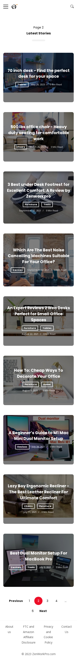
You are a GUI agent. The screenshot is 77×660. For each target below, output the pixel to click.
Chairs (20, 147)
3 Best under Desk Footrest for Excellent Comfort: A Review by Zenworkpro (38, 190)
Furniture (31, 204)
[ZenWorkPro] (14, 6)
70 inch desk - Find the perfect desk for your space (39, 73)
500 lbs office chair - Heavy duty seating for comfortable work (38, 133)
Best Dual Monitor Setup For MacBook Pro (38, 556)
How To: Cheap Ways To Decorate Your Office (38, 373)
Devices (18, 270)
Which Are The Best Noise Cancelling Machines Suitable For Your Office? (38, 256)
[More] (5, 6)
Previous (16, 601)
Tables (21, 84)
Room (47, 384)
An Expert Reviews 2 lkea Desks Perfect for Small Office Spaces (38, 314)
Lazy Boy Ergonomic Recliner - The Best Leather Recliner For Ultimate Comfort (38, 492)
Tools (47, 204)
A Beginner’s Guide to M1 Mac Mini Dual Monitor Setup (39, 436)
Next (43, 611)
